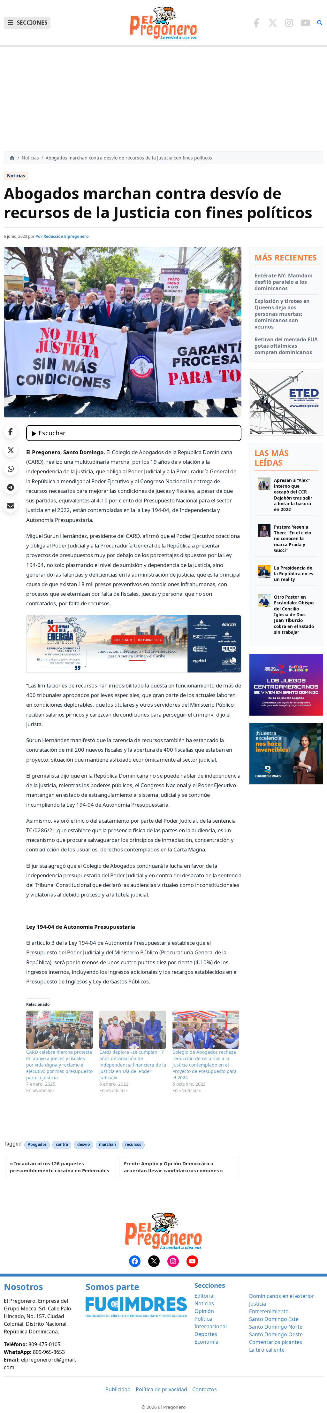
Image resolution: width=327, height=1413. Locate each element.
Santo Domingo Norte (275, 1326)
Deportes (205, 1334)
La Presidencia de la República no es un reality (293, 574)
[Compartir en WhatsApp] (10, 469)
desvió (83, 1144)
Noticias (30, 158)
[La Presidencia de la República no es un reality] (264, 574)
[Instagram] (289, 22)
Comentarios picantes (275, 1342)
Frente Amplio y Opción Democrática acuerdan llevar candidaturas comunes (171, 1167)
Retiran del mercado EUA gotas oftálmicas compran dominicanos (286, 345)
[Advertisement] (163, 99)
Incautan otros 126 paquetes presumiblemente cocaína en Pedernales (59, 1167)
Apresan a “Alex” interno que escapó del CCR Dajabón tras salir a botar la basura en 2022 (293, 495)
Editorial (204, 1295)
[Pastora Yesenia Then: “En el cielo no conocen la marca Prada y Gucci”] (264, 539)
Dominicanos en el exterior (281, 1296)
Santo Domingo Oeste (276, 1334)
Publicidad (118, 1389)
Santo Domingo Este (274, 1319)
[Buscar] (319, 23)
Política (203, 1318)
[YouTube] (305, 22)
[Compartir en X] (10, 450)
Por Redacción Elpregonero (62, 236)
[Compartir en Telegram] (10, 487)
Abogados (37, 1144)
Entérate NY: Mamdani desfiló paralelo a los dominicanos (284, 281)
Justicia (257, 1303)
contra (62, 1144)
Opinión (204, 1311)
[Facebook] (256, 22)
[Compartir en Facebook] (10, 432)
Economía (206, 1341)
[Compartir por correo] (10, 506)
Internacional (210, 1326)
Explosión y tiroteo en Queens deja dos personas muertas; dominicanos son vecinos (282, 314)
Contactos (204, 1389)
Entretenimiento (269, 1311)
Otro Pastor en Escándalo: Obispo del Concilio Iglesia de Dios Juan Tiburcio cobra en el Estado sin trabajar (294, 614)
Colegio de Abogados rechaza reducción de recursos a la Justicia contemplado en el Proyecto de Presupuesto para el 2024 (204, 1065)
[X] (272, 22)
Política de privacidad (161, 1389)
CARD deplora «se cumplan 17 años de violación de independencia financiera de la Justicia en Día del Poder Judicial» (132, 1065)
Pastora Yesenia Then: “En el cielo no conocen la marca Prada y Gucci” (292, 538)
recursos (133, 1144)
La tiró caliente (267, 1349)
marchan (107, 1144)
